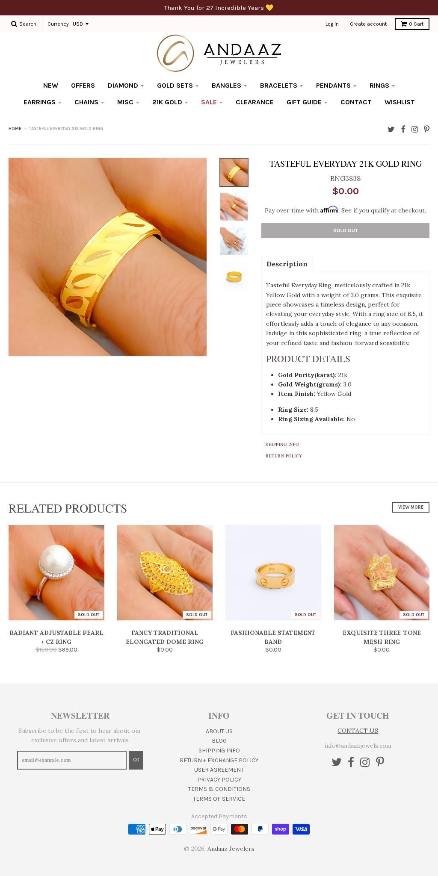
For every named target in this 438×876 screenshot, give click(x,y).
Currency (58, 24)
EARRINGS (40, 102)
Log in (332, 24)
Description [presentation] (287, 264)
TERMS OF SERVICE (219, 798)
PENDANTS (333, 85)
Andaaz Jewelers (231, 848)
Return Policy (284, 456)
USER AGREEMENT (219, 769)
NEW (50, 85)
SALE (209, 102)
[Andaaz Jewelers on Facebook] (403, 129)
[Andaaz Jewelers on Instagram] (414, 129)
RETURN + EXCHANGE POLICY (219, 760)
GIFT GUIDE (304, 102)
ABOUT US (219, 731)
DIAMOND (123, 85)
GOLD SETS (175, 85)
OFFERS (83, 85)
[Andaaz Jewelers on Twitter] (391, 129)
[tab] (287, 263)
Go (136, 760)
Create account (368, 24)
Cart (416, 24)
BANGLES (226, 85)
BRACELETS (278, 85)
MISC (125, 102)
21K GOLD (167, 102)
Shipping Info (282, 444)
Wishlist (400, 102)
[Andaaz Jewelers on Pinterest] (426, 129)
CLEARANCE (255, 102)
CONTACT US (357, 730)
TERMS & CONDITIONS (219, 789)
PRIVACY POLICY (219, 779)
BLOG (219, 740)
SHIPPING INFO (219, 750)
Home (15, 128)
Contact (356, 102)
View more (410, 507)
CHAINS (86, 102)
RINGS (379, 85)
